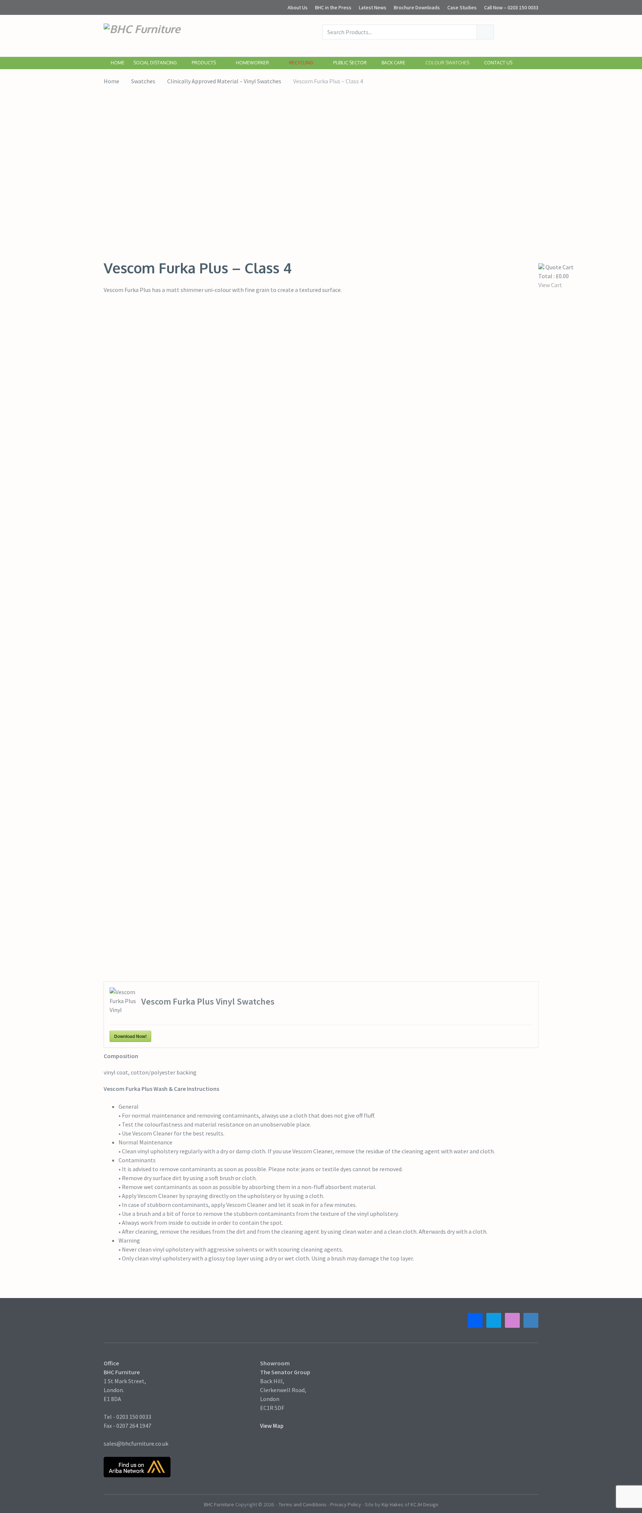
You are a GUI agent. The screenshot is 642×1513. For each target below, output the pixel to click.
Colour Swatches (446, 62)
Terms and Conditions (303, 1504)
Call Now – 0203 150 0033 (511, 7)
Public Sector (349, 62)
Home (117, 62)
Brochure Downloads (417, 7)
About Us (298, 7)
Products (204, 62)
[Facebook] (475, 1320)
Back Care (393, 62)
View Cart (550, 285)
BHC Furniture (219, 1504)
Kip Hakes (392, 1504)
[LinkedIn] (530, 1320)
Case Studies (462, 7)
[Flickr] (512, 1320)
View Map (271, 1425)
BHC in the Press (333, 7)
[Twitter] (493, 1320)
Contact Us (498, 62)
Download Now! (130, 1036)
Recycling (300, 62)
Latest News (372, 7)
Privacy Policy (345, 1504)
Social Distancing (154, 62)
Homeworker (252, 62)
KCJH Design (424, 1504)
